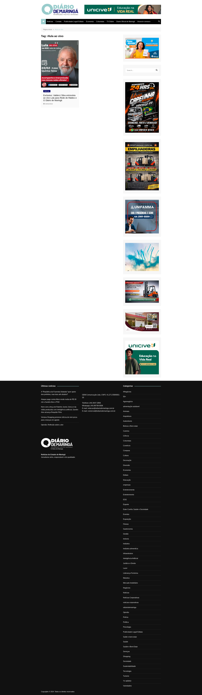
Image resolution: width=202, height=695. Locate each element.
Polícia (125, 617)
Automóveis (127, 421)
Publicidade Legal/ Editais (74, 21)
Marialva (126, 578)
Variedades (127, 686)
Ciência (126, 436)
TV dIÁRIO (127, 681)
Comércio (126, 446)
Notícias (50, 21)
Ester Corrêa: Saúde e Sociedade (135, 509)
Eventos (126, 514)
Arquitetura (127, 416)
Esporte (126, 504)
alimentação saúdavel (131, 406)
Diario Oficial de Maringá (125, 21)
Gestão (125, 534)
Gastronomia (128, 529)
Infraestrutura (128, 553)
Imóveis (126, 539)
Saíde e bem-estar (130, 637)
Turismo (126, 676)
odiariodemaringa (129, 607)
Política (126, 622)
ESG (125, 499)
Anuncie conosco (143, 21)
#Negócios (127, 392)
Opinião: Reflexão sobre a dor (52, 425)
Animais (126, 411)
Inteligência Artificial (130, 558)
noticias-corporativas (131, 602)
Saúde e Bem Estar (130, 647)
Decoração (127, 460)
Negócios (126, 588)
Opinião (126, 612)
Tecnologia (127, 671)
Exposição (127, 519)
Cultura (126, 455)
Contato (58, 21)
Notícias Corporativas (131, 598)
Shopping (126, 656)
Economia (90, 21)
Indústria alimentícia (130, 548)
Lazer (125, 568)
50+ (124, 396)
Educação (127, 480)
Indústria (126, 544)
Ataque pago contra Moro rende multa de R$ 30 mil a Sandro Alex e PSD (58, 400)
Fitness (126, 524)
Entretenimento (128, 490)
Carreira (126, 431)
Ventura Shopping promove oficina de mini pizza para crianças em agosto (59, 418)
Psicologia (127, 627)
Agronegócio (128, 401)
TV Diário (110, 21)
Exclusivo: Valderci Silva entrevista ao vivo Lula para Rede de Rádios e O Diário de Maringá (60, 98)
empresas (126, 485)
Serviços (126, 651)
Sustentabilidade (129, 666)
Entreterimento (128, 495)
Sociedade (127, 661)
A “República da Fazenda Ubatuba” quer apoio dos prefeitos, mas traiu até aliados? (58, 393)
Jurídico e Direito (129, 563)
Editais (125, 475)
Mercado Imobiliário (130, 583)
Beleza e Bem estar (130, 426)
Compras (126, 450)
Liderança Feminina (130, 573)
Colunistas (100, 21)
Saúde (125, 642)
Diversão (126, 465)
